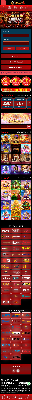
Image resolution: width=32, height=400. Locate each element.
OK (16, 211)
